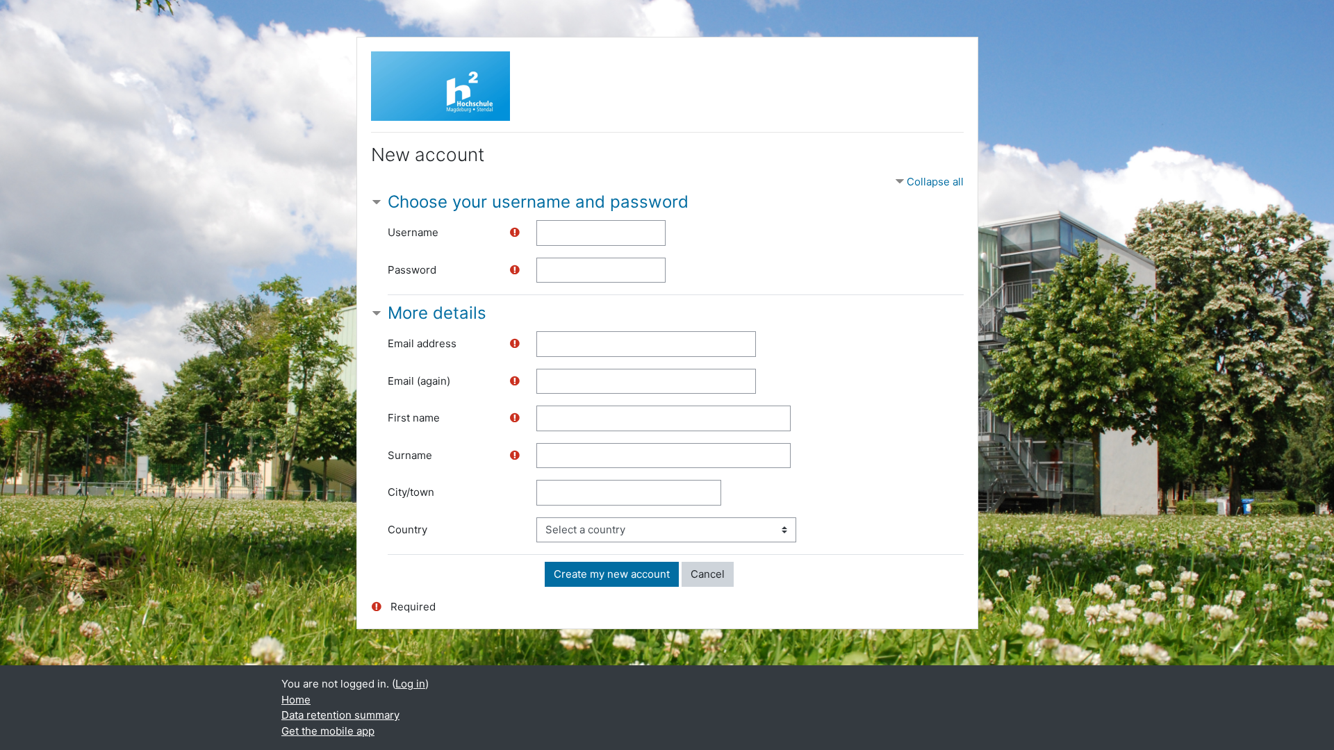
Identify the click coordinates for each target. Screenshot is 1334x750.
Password (412, 269)
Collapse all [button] (935, 181)
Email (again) (419, 381)
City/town (411, 492)
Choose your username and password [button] (538, 202)
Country (407, 529)
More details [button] (437, 313)
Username (413, 232)
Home (296, 699)
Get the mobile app (327, 731)
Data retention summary (340, 715)
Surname (410, 455)
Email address (422, 343)
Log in (410, 683)
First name (414, 417)
